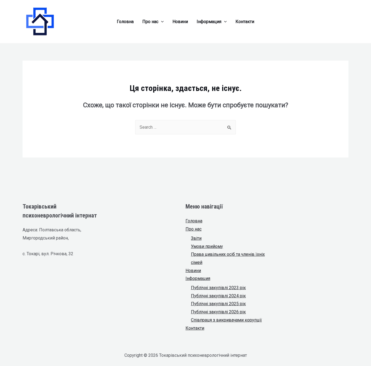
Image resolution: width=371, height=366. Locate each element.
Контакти (195, 328)
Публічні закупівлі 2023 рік (218, 287)
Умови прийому (207, 246)
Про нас (194, 229)
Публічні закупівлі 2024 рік (218, 295)
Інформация (198, 278)
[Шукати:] (185, 127)
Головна (194, 220)
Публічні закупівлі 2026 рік (218, 311)
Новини (193, 270)
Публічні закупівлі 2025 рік (218, 303)
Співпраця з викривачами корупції (226, 320)
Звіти (196, 238)
